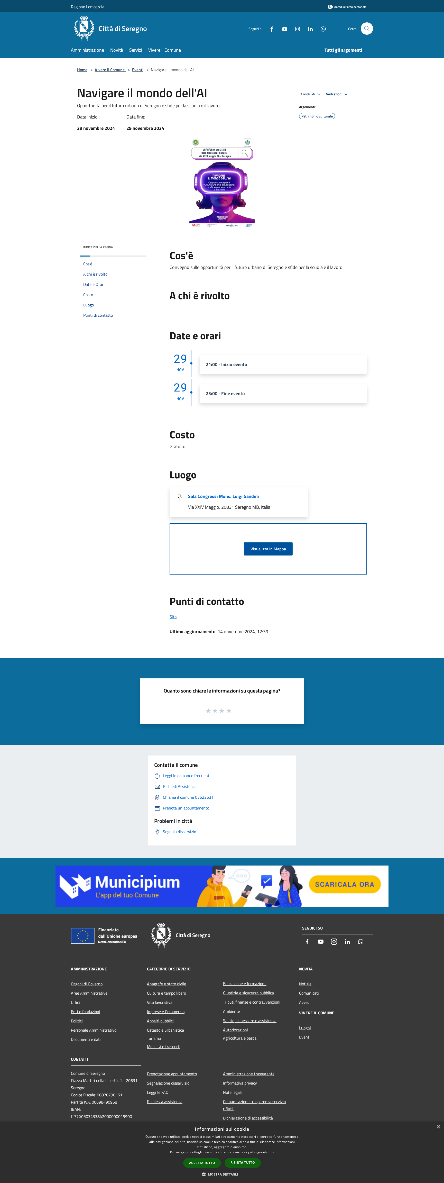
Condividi (308, 94)
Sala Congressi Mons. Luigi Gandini (223, 496)
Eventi (137, 70)
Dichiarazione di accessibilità (248, 1118)
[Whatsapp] (321, 28)
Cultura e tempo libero (166, 993)
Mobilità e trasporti (163, 1046)
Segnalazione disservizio (168, 1083)
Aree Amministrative (89, 993)
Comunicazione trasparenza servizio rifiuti (254, 1105)
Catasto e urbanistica (165, 1030)
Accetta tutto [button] (202, 1163)
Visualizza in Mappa (268, 549)
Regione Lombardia (87, 7)
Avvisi (304, 1002)
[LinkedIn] (308, 28)
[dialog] (222, 1152)
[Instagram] (295, 28)
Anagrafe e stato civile (166, 984)
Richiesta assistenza (164, 1101)
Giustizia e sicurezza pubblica (248, 993)
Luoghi (305, 1028)
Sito (173, 617)
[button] (222, 1174)
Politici (77, 1021)
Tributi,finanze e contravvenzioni (251, 1002)
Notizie (305, 984)
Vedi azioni (334, 94)
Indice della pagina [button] (98, 247)
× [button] (438, 1127)
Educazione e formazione (244, 983)
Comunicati (309, 993)
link (271, 1152)
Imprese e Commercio (165, 1011)
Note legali (232, 1092)
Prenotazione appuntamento (172, 1074)
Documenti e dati (86, 1039)
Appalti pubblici (160, 1021)
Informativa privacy (240, 1083)
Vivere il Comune (110, 70)
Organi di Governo (87, 984)
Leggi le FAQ (158, 1092)
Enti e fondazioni (85, 1011)
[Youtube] (283, 28)
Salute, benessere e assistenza (249, 1020)
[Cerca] (367, 28)
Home (82, 70)
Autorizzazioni (235, 1030)
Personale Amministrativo (93, 1030)
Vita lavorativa (159, 1002)
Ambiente (231, 1011)
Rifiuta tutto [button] (242, 1162)
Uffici (75, 1002)
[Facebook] (270, 28)
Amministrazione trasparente (248, 1074)
